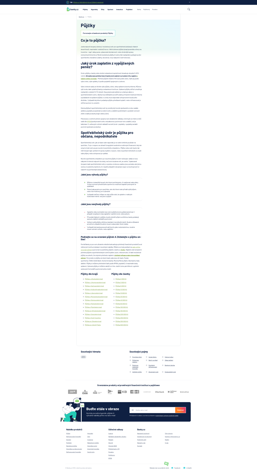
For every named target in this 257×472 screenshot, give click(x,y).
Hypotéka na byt (92, 446)
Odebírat (180, 410)
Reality (167, 440)
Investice (119, 9)
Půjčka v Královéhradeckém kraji (96, 289)
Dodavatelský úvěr (170, 372)
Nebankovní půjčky (93, 443)
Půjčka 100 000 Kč (121, 307)
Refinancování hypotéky (73, 436)
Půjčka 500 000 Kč (121, 325)
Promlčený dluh (137, 357)
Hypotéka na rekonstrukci (74, 449)
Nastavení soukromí (143, 433)
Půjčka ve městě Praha (93, 325)
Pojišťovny (146, 9)
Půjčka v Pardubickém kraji (94, 304)
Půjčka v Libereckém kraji (94, 293)
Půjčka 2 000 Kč (120, 279)
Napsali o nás (141, 443)
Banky (139, 9)
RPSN (89, 121)
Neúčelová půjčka (71, 446)
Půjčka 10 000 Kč (121, 289)
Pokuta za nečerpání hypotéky (135, 367)
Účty (102, 9)
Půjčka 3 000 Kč (120, 282)
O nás (166, 443)
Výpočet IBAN (112, 446)
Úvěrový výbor (169, 357)
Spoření (110, 9)
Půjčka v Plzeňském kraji (93, 307)
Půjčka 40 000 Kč (121, 300)
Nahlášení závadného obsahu (117, 436)
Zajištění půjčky (137, 372)
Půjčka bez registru (135, 361)
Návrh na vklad (153, 360)
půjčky (83, 357)
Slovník (110, 443)
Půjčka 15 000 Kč (121, 293)
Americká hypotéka (93, 449)
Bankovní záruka (170, 365)
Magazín (110, 440)
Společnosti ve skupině (144, 436)
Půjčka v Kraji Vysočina (93, 318)
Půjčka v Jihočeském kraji (94, 279)
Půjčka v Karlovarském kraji (94, 286)
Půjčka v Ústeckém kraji (93, 314)
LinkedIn (189, 468)
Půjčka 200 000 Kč (121, 314)
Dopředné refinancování (153, 366)
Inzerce (110, 433)
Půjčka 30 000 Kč (121, 297)
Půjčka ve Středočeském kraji (95, 311)
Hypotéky (94, 9)
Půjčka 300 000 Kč (121, 321)
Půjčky (85, 9)
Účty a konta (168, 433)
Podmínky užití (141, 440)
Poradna (154, 9)
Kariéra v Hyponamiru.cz (172, 436)
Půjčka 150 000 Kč (121, 311)
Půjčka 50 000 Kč (121, 304)
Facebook (177, 468)
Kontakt (139, 446)
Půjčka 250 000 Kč (121, 318)
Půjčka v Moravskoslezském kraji (96, 297)
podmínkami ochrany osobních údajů (167, 415)
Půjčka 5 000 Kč (120, 286)
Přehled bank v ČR (113, 449)
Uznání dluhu (153, 357)
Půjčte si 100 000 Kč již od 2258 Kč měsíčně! (88, 2)
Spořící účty (90, 452)
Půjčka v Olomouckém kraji (94, 300)
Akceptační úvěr (153, 372)
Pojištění (129, 9)
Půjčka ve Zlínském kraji (93, 321)
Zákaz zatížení (169, 360)
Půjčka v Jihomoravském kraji (95, 282)
